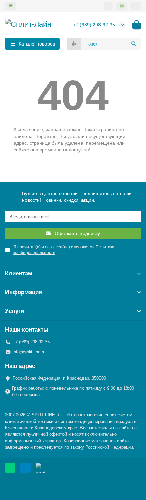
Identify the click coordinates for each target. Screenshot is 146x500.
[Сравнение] (121, 6)
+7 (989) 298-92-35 (94, 25)
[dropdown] (10, 6)
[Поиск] (134, 43)
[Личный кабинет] (135, 6)
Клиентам (18, 273)
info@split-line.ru (29, 351)
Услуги (14, 311)
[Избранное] (108, 6)
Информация (23, 292)
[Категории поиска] (74, 44)
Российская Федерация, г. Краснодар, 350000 (59, 378)
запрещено (17, 447)
